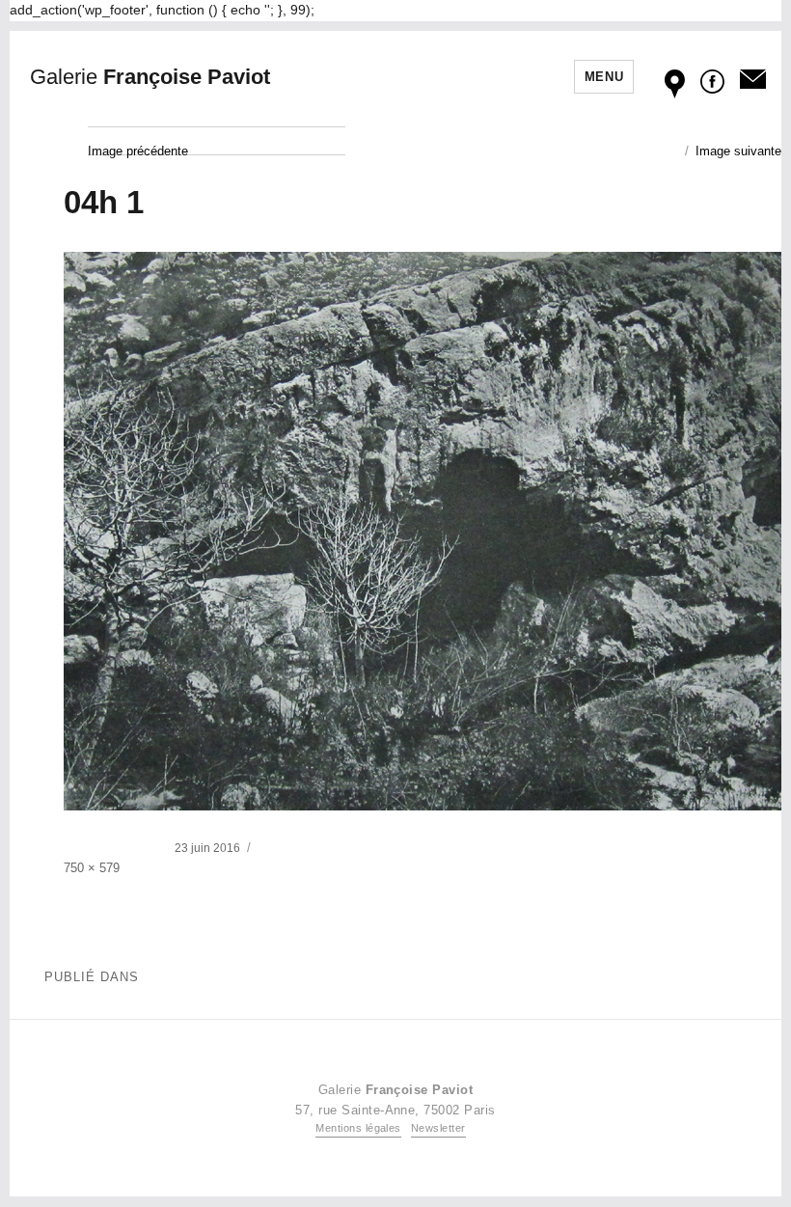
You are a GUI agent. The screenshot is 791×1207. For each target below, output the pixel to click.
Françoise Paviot (150, 77)
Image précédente (138, 151)
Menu (604, 76)
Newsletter (438, 1128)
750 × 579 (92, 868)
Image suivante (738, 151)
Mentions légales (358, 1128)
